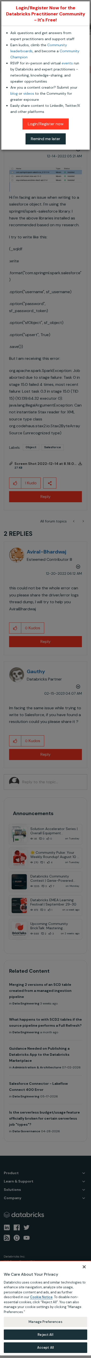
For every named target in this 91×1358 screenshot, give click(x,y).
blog (14, 93)
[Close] (84, 1266)
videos (28, 93)
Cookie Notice (41, 1297)
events (67, 63)
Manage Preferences (45, 1322)
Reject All (45, 1334)
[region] (45, 1308)
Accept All (45, 1347)
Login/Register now (45, 124)
